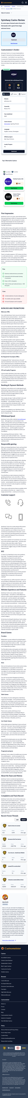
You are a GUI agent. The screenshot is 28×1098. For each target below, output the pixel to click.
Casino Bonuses (5, 980)
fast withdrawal (22, 419)
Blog (2, 1012)
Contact (3, 1009)
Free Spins (3, 989)
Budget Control (5, 1087)
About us (3, 1003)
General (7, 94)
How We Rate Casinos (6, 1021)
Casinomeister (5, 999)
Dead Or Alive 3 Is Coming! (14, 825)
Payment (23, 94)
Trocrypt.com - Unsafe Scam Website (16, 852)
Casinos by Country (6, 969)
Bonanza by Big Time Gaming (14, 839)
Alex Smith (8, 8)
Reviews (13, 6)
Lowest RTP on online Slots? (14, 866)
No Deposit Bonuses (6, 983)
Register (24, 819)
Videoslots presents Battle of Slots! (16, 879)
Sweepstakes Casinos (6, 963)
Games (15, 94)
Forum (2, 1006)
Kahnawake (7, 123)
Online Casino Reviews (6, 960)
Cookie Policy (4, 1035)
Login (17, 819)
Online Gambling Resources (8, 1038)
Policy (3, 1025)
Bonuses (3, 976)
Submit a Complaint (6, 1018)
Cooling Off (11, 1087)
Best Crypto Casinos (6, 966)
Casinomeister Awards (6, 1015)
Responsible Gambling (6, 1041)
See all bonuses (14, 43)
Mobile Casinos (5, 972)
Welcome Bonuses (5, 995)
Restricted (14, 40)
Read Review (14, 188)
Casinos (3, 953)
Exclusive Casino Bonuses (7, 986)
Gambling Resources (6, 1089)
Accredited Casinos (6, 957)
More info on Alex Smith (8, 940)
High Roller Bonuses (6, 992)
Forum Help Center (6, 1032)
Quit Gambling (17, 1087)
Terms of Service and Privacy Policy (9, 1029)
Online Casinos (7, 6)
